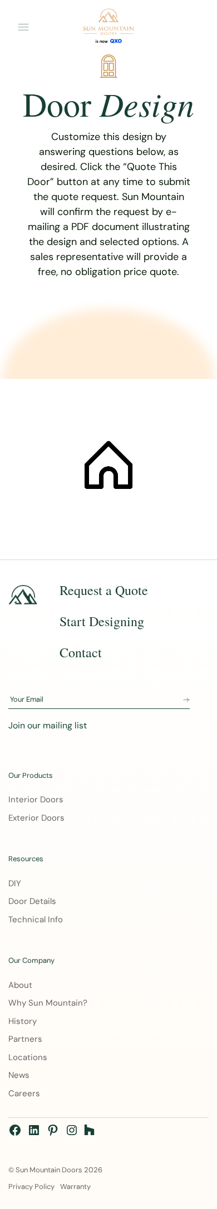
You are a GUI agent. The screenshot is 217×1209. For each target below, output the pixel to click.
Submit (186, 700)
